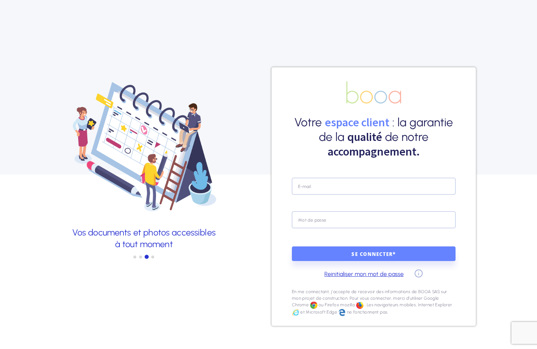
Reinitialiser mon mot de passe (364, 274)
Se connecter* (373, 255)
